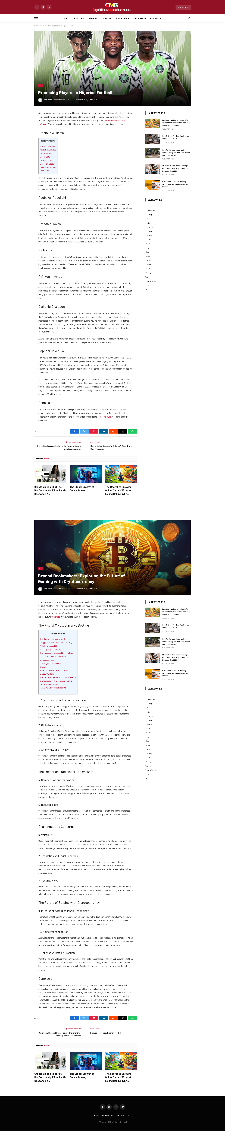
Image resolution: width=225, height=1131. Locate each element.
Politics (79, 18)
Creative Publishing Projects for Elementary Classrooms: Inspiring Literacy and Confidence (176, 122)
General (107, 18)
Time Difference (151, 281)
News (147, 256)
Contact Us (107, 1115)
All (40, 85)
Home (67, 18)
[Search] (189, 18)
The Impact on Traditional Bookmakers (56, 653)
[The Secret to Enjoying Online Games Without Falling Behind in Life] (121, 474)
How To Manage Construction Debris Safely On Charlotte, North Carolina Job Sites (176, 152)
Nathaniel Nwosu (47, 153)
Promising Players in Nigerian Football (105, 1033)
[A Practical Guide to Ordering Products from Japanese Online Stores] (152, 185)
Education (140, 18)
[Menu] (36, 18)
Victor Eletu (45, 156)
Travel (147, 289)
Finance (148, 235)
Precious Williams (47, 146)
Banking (93, 18)
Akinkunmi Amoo (47, 160)
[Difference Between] (112, 7)
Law (147, 248)
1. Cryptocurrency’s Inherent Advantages (57, 642)
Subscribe (183, 7)
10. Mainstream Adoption (50, 684)
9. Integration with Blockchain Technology (57, 681)
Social (147, 269)
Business (155, 18)
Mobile (147, 252)
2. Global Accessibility (49, 646)
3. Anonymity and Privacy (50, 649)
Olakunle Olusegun (47, 163)
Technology (149, 277)
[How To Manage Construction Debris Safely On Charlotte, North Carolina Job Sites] (152, 153)
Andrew (49, 100)
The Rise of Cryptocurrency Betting (55, 639)
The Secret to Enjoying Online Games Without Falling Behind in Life (118, 490)
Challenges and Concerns (50, 663)
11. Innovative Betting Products (53, 687)
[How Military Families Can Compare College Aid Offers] (152, 139)
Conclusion (44, 170)
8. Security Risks (47, 673)
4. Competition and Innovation (53, 656)
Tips (147, 285)
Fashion (148, 231)
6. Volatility (44, 667)
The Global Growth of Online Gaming (82, 488)
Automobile (123, 18)
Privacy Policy (124, 1115)
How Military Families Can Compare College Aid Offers (176, 137)
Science (148, 264)
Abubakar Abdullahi (48, 149)
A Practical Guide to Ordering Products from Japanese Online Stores (175, 184)
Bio (146, 219)
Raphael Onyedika (47, 167)
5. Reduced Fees (47, 660)
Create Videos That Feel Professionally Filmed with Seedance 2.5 (50, 490)
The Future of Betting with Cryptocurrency (58, 677)
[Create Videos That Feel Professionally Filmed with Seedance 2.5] (50, 474)
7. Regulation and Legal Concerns (54, 670)
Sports (148, 273)
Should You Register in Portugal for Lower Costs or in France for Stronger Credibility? (175, 168)
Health (148, 244)
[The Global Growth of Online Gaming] (86, 474)
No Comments (80, 100)
